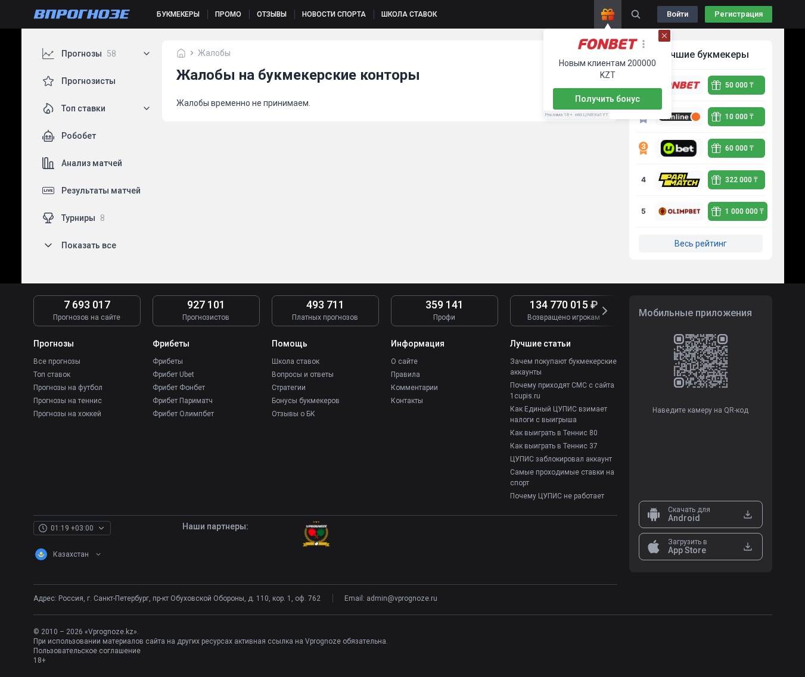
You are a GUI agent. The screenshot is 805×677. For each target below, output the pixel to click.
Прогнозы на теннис (67, 401)
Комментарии (414, 387)
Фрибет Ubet (173, 374)
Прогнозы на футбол (67, 387)
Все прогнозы (56, 361)
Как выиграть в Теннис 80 (554, 433)
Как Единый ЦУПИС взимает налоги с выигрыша (558, 414)
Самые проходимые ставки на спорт (562, 477)
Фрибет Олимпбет (183, 414)
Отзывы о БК (293, 414)
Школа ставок (295, 361)
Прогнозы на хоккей (67, 414)
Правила (405, 374)
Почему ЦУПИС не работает (557, 496)
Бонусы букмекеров (306, 401)
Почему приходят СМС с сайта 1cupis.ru (562, 390)
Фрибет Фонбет (179, 387)
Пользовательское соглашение (87, 651)
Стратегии (289, 387)
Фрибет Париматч (183, 401)
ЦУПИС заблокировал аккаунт (561, 459)
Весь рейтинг (701, 243)
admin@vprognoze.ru (401, 598)
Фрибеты (168, 361)
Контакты (407, 401)
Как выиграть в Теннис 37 (554, 446)
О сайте (404, 361)
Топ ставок (51, 374)
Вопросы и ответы (303, 374)
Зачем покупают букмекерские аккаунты (563, 366)
